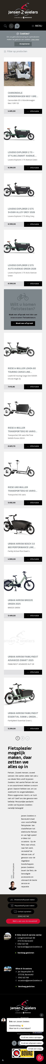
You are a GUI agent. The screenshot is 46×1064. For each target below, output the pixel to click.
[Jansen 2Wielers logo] (23, 11)
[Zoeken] (5, 26)
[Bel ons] (11, 26)
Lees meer (35, 40)
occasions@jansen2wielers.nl (30, 981)
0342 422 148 (23, 944)
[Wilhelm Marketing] (2, 1060)
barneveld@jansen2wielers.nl (30, 947)
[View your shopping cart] (17, 26)
